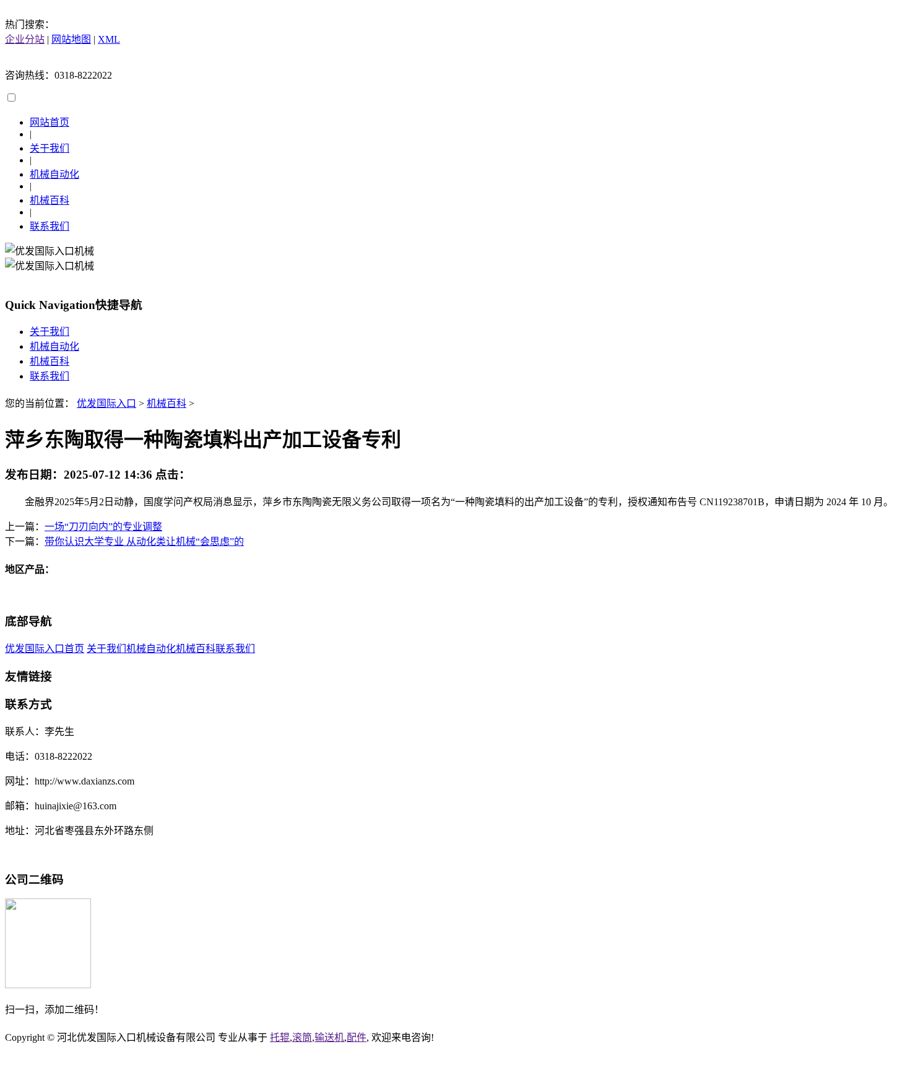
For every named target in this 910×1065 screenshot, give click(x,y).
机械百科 (49, 200)
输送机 (329, 1037)
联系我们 (49, 226)
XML (109, 39)
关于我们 (49, 148)
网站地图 (71, 39)
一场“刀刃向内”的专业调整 (103, 526)
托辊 (280, 1037)
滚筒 (302, 1037)
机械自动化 (54, 174)
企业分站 (25, 39)
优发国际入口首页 (44, 648)
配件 (356, 1037)
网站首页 (49, 122)
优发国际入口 (106, 403)
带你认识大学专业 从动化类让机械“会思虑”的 (144, 541)
